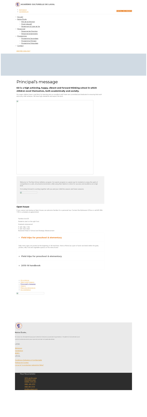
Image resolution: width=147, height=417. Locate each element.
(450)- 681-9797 (29, 384)
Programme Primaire (28, 41)
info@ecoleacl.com (31, 389)
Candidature (23, 12)
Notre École (22, 19)
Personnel (21, 29)
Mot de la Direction (28, 22)
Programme (22, 36)
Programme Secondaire (29, 38)
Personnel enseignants (29, 34)
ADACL (17, 353)
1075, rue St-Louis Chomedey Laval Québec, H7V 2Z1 (30, 380)
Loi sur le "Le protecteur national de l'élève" (29, 365)
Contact (20, 46)
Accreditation (25, 290)
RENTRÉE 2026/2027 (23, 51)
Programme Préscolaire (29, 43)
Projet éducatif (26, 24)
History (23, 286)
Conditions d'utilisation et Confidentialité (28, 360)
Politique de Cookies (22, 363)
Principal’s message (28, 284)
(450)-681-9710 (29, 387)
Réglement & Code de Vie (30, 26)
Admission (23, 10)
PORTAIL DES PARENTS (124, 11)
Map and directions (27, 288)
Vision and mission (27, 282)
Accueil (20, 17)
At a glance (24, 280)
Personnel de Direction (29, 31)
